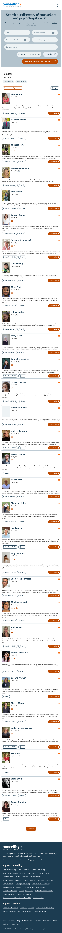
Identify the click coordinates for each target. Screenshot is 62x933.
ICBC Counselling (38, 898)
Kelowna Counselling (9, 911)
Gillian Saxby (17, 312)
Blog (18, 921)
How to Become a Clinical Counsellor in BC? (17, 898)
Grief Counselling (28, 887)
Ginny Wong (17, 263)
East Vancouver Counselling (45, 908)
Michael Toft (17, 145)
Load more (31, 829)
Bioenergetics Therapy (26, 891)
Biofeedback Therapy (10, 891)
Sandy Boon (16, 528)
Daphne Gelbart (19, 407)
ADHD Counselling (42, 873)
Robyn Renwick (18, 802)
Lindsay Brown (18, 215)
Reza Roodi (16, 479)
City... (8, 33)
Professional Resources (43, 921)
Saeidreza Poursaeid (21, 579)
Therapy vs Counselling (24, 894)
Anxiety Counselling (21, 877)
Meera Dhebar (18, 454)
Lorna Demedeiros (20, 359)
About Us (56, 921)
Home (5, 921)
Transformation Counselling (12, 887)
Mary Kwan (16, 335)
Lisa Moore (16, 94)
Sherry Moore (17, 703)
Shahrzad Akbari (19, 503)
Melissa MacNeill (19, 652)
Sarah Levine (17, 779)
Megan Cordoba (18, 553)
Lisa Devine (16, 191)
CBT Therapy (40, 887)
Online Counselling (24, 870)
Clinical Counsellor (9, 894)
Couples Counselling (9, 870)
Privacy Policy (15, 924)
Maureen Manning (20, 168)
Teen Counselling (30, 880)
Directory (11, 921)
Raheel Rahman (18, 119)
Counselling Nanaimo (27, 908)
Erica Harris (16, 753)
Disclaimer (6, 924)
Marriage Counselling (23, 884)
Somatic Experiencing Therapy (13, 880)
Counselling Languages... (42, 40)
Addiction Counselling (27, 873)
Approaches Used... (16, 40)
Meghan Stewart (19, 602)
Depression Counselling (10, 873)
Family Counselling (38, 870)
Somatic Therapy (35, 877)
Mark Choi (16, 287)
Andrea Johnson (19, 431)
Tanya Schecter (18, 382)
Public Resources (27, 921)
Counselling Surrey (24, 911)
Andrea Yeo (16, 627)
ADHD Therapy (8, 877)
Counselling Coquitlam (40, 911)
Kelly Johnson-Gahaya (21, 728)
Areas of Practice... (43, 33)
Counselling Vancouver (10, 908)
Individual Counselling (45, 880)
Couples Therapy (8, 884)
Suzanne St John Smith (22, 240)
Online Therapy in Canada (44, 891)
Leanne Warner (18, 678)
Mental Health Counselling (41, 884)
